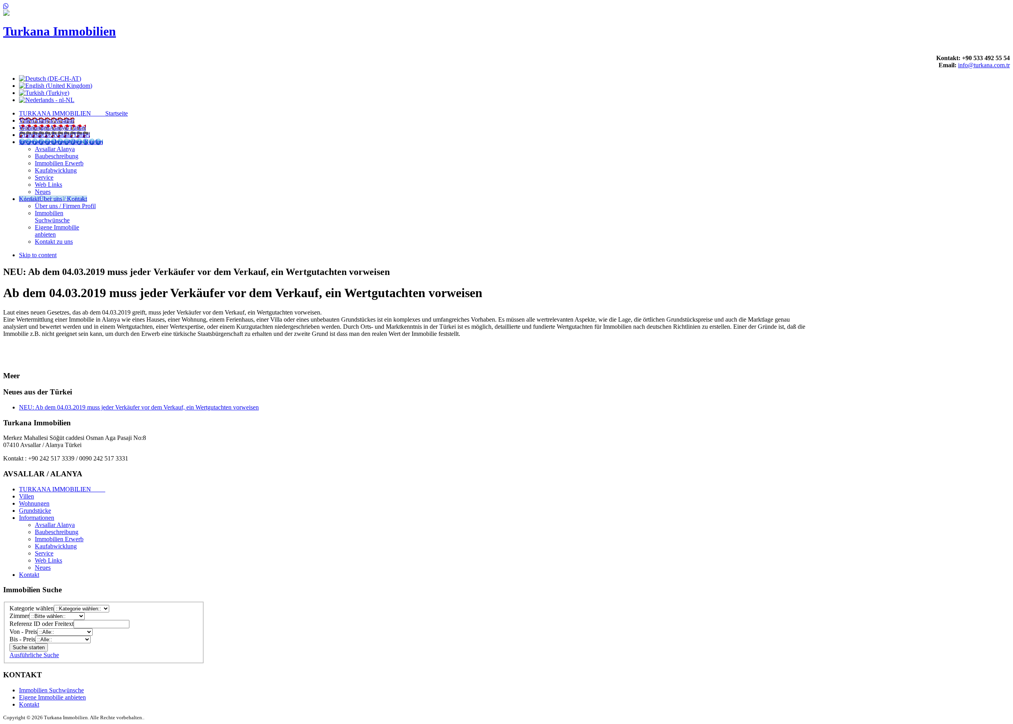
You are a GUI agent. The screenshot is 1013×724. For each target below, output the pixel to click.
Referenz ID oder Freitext (41, 623)
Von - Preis (23, 631)
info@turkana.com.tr (984, 65)
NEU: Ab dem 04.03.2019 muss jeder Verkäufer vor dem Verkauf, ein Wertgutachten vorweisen (139, 407)
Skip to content (38, 255)
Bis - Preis (22, 639)
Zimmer (19, 615)
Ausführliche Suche (34, 655)
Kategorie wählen (31, 608)
